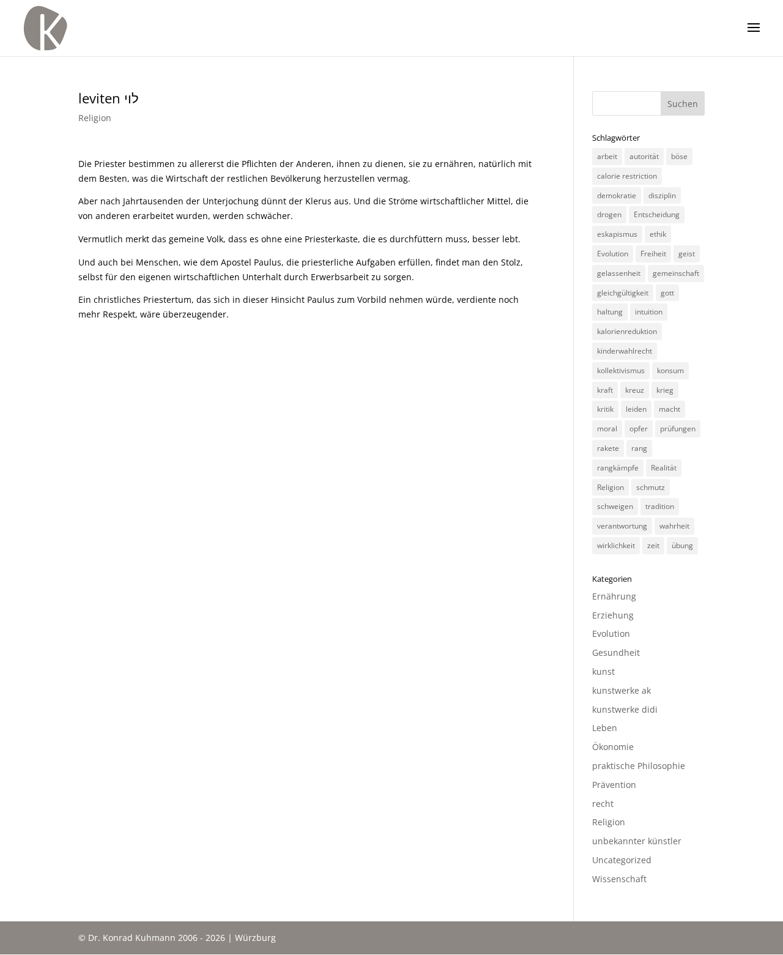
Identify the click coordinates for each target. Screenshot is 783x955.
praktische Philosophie (638, 765)
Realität (664, 468)
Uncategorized (621, 860)
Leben (604, 728)
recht (603, 803)
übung (682, 545)
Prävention (614, 784)
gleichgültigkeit (622, 293)
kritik (605, 409)
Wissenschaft (619, 879)
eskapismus (617, 234)
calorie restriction (627, 176)
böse (679, 156)
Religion (94, 118)
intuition (648, 312)
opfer (638, 428)
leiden (636, 409)
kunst (603, 671)
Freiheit (653, 253)
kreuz (634, 390)
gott (667, 293)
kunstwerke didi (625, 709)
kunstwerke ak (621, 690)
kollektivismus (621, 370)
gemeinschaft (676, 273)
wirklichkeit (616, 545)
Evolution (612, 253)
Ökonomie (613, 746)
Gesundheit (616, 652)
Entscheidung (657, 214)
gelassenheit (618, 273)
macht (669, 409)
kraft (605, 390)
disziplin (662, 195)
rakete (608, 448)
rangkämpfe (618, 468)
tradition (659, 506)
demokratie (616, 195)
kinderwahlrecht (624, 351)
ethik (658, 234)
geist (686, 253)
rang (639, 448)
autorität (644, 156)
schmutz (650, 487)
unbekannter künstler (636, 841)
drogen (609, 214)
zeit (653, 545)
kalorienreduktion (627, 331)
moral (607, 428)
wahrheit (674, 526)
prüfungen (678, 428)
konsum (670, 370)
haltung (610, 312)
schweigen (615, 506)
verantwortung (622, 526)
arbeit (607, 156)
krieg (665, 390)
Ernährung (614, 596)
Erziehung (613, 615)
